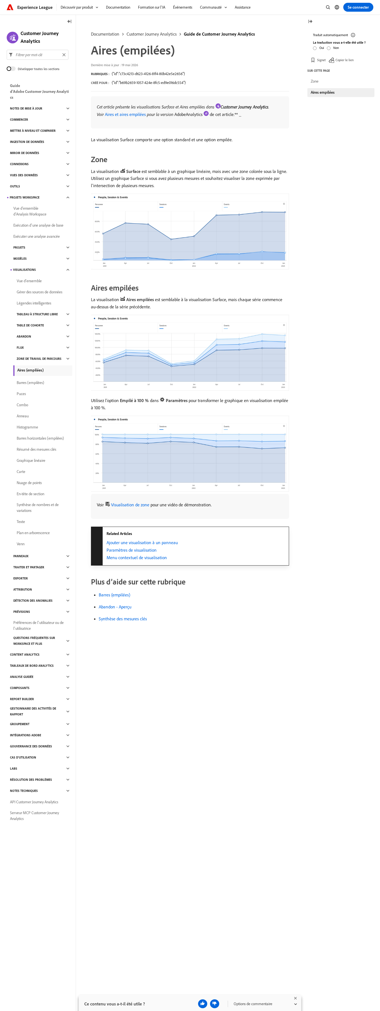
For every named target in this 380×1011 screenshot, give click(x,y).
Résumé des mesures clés (36, 449)
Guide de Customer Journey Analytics (219, 34)
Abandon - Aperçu (115, 606)
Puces (21, 393)
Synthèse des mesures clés (123, 618)
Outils (15, 186)
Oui (321, 48)
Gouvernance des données (31, 746)
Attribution (22, 589)
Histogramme (27, 427)
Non (336, 48)
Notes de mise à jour (26, 108)
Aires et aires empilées (125, 114)
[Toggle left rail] (69, 22)
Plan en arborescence (33, 532)
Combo (22, 404)
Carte (21, 471)
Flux (20, 348)
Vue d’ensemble (29, 280)
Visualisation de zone (130, 504)
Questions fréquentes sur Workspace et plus (34, 641)
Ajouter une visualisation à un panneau (142, 542)
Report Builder (22, 699)
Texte (21, 521)
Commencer (19, 120)
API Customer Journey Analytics (34, 801)
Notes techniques (24, 791)
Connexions (19, 164)
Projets (19, 247)
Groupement (19, 724)
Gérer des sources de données (39, 291)
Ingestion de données (27, 142)
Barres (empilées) (114, 595)
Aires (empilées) (30, 370)
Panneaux (20, 556)
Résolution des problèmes (31, 780)
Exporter (20, 578)
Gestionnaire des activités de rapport (33, 711)
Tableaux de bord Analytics (32, 666)
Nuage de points (29, 482)
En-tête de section (30, 493)
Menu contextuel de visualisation (137, 557)
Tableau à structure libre (37, 314)
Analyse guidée (21, 677)
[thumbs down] (214, 1003)
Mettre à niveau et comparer (33, 131)
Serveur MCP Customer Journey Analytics (34, 815)
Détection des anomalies (33, 601)
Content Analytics (25, 654)
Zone (315, 81)
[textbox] (37, 55)
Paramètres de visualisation (132, 550)
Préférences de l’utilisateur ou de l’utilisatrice (38, 625)
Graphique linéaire (31, 460)
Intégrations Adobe (25, 735)
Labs (13, 768)
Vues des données (24, 175)
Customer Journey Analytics (152, 34)
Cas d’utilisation (23, 757)
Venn (20, 543)
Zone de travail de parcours (39, 359)
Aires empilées (323, 92)
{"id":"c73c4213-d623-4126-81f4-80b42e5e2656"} (148, 73)
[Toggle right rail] (310, 22)
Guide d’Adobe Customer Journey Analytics (39, 91)
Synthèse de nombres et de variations (38, 507)
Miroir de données (24, 153)
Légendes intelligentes (34, 303)
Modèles (20, 259)
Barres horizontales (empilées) (40, 438)
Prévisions (21, 612)
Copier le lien (344, 60)
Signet (321, 60)
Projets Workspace (25, 197)
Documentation (105, 34)
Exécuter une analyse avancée (36, 236)
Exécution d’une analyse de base (38, 225)
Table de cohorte (30, 325)
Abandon (24, 336)
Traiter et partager (28, 567)
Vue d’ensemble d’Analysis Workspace (29, 211)
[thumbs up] (202, 1003)
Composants (19, 688)
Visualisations (24, 270)
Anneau (23, 415)
